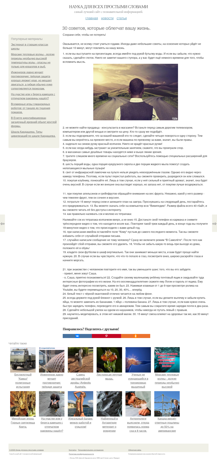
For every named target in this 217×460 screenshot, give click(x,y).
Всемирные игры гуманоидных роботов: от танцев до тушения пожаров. (30, 108)
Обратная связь (134, 450)
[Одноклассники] (135, 336)
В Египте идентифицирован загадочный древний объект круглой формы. (34, 122)
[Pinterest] (106, 336)
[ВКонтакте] (77, 336)
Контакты (72, 450)
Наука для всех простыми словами (108, 6)
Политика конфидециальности (81, 454)
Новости (107, 17)
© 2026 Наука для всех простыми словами (26, 450)
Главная (91, 17)
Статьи (122, 17)
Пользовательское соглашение (91, 450)
